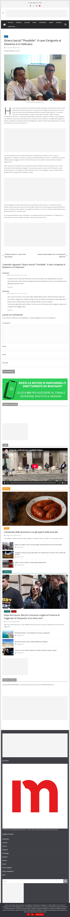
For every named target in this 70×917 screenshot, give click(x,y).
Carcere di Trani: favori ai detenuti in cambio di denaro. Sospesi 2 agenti (35, 650)
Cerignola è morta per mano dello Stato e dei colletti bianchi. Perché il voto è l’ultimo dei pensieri (40, 553)
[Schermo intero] (65, 483)
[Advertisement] (36, 13)
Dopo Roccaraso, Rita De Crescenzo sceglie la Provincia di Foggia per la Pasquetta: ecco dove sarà (32, 617)
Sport (34, 22)
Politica (10, 22)
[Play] (4, 483)
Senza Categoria (7, 867)
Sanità (51, 22)
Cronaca (19, 22)
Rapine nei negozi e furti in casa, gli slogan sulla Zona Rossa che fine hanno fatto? (38, 544)
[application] (35, 466)
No (32, 914)
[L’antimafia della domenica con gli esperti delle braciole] (35, 509)
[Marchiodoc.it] (4, 25)
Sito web (5, 363)
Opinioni (58, 22)
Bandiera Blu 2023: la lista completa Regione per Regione (31, 641)
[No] (68, 910)
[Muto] (63, 483)
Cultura (27, 22)
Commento (6, 323)
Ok (28, 914)
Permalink (24, 275)
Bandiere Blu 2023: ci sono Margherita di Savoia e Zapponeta (32, 633)
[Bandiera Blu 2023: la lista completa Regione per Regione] (7, 643)
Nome (4, 346)
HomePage (5, 853)
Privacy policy (39, 914)
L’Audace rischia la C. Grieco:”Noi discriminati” (15, 255)
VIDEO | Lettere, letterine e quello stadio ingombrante (30, 562)
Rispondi (10, 287)
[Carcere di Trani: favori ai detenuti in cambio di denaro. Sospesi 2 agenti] (7, 651)
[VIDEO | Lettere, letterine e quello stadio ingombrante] (7, 564)
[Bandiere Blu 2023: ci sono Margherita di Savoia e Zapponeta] (7, 634)
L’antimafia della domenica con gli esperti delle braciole (31, 532)
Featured (5, 849)
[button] (16, 26)
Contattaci (11, 26)
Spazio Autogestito (7, 871)
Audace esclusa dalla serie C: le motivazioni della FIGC (52, 255)
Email (4, 355)
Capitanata (42, 22)
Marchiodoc (17, 47)
